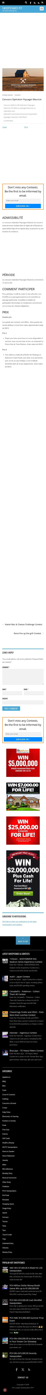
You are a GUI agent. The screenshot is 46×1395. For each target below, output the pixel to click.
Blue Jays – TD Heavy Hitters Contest (27, 1050)
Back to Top (23, 941)
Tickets (18, 95)
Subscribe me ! (23, 206)
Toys (4, 1230)
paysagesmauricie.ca (27, 108)
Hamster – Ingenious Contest (23, 1032)
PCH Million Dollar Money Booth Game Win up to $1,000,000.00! (25, 1287)
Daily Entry (6, 1112)
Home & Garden (8, 1151)
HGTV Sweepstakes (9, 1147)
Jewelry (5, 1160)
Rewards (5, 1200)
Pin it (26, 127)
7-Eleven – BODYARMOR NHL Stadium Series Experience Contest (26, 960)
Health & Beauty (8, 1143)
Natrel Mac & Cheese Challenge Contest (22, 624)
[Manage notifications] (5, 1390)
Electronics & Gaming (10, 1116)
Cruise (4, 1108)
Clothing (5, 1099)
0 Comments (8, 121)
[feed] (38, 2)
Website (5, 698)
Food (4, 1125)
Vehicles (5, 1248)
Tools (4, 1226)
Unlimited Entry (8, 1243)
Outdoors (5, 1186)
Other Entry (7, 95)
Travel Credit (7, 1235)
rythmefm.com (9, 111)
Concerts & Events (9, 1103)
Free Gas (5, 1130)
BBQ (4, 1081)
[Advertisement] (23, 39)
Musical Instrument (9, 1178)
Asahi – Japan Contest (20, 976)
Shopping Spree (8, 1204)
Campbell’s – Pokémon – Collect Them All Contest (24, 993)
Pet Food (5, 1195)
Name (4, 689)
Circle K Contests (8, 1095)
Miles (4, 1165)
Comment (6, 667)
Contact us (23, 1377)
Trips (4, 1239)
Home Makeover (8, 1156)
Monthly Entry (7, 1173)
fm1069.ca (15, 108)
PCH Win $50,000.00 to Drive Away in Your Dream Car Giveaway (26, 1340)
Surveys (5, 1217)
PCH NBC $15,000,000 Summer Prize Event (27, 1319)
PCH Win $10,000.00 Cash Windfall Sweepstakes (26, 1301)
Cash (4, 1090)
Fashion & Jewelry (9, 1121)
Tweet (4, 127)
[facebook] (30, 2)
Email (26, 689)
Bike (4, 1086)
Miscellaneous (7, 1169)
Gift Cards (6, 1138)
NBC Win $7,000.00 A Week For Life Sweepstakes (26, 1269)
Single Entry (6, 1208)
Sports (4, 1213)
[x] (34, 2)
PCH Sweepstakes (9, 1191)
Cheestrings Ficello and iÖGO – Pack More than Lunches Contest (27, 1013)
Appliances (6, 1077)
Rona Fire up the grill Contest (29, 633)
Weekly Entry (7, 1252)
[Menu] (3, 2)
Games (5, 1134)
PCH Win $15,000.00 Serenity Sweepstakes (23, 1354)
